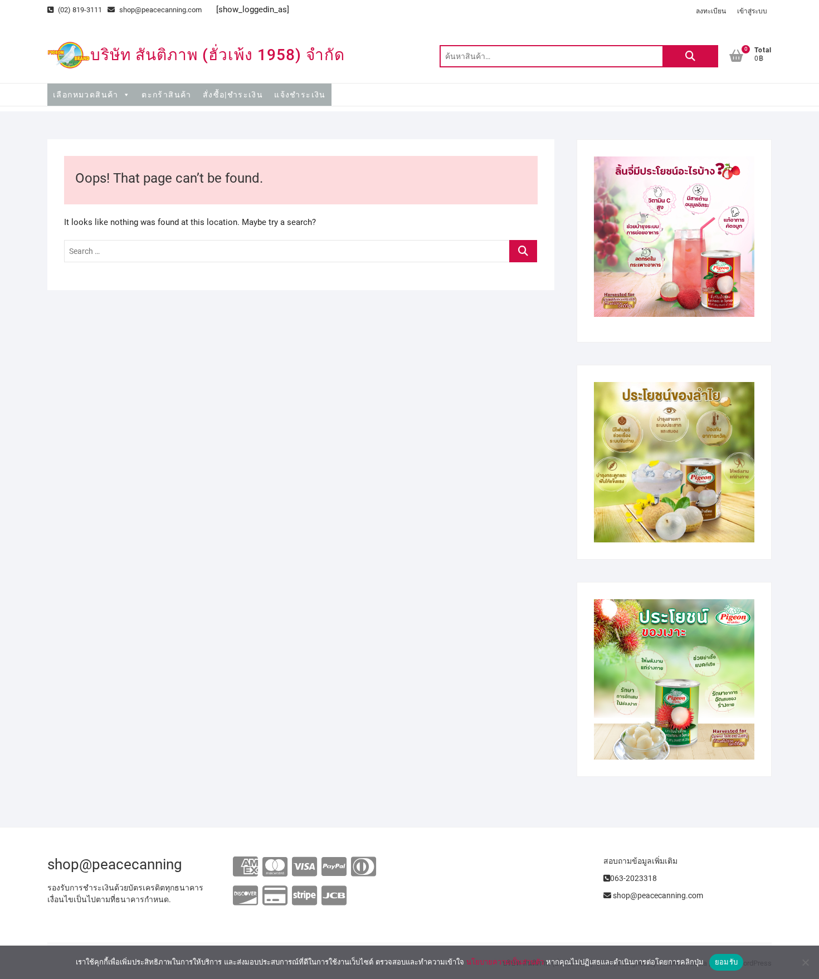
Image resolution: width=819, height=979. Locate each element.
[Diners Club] (363, 867)
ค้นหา (690, 56)
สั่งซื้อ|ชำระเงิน (233, 94)
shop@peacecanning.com (160, 10)
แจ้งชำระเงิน (300, 94)
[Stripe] (304, 896)
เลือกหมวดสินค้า (86, 94)
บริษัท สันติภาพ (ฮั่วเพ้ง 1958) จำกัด (217, 55)
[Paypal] (334, 867)
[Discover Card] (245, 896)
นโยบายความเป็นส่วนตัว (505, 961)
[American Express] (245, 867)
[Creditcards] (274, 896)
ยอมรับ (726, 961)
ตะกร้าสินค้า (167, 94)
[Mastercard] (274, 867)
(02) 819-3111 (79, 10)
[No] (805, 962)
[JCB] (334, 896)
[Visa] (304, 867)
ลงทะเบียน (711, 11)
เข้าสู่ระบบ (752, 11)
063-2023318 (633, 878)
